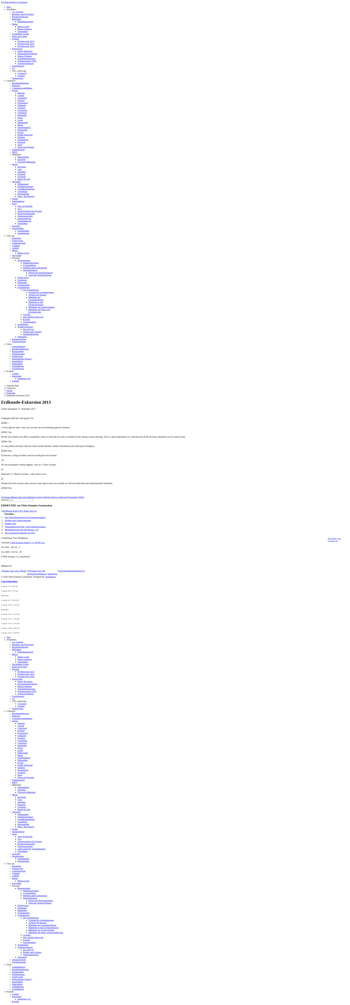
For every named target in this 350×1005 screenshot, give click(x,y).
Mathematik (23, 122)
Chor (20, 169)
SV (13, 68)
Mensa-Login (23, 26)
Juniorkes (22, 172)
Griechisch (22, 113)
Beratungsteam (24, 260)
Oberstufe (16, 181)
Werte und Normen (26, 147)
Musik (20, 125)
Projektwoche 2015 (26, 44)
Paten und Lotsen (19, 36)
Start (9, 7)
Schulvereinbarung (26, 63)
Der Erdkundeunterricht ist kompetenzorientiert (25, 517)
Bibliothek (16, 19)
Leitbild (15, 248)
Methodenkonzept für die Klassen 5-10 (21, 530)
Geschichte (22, 110)
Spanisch (21, 142)
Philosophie (23, 130)
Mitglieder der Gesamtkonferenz (36, 298)
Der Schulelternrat (31, 290)
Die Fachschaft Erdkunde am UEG (20, 533)
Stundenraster (23, 233)
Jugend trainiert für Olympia (30, 211)
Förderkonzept (18, 149)
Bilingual (16, 86)
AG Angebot (17, 12)
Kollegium (22, 280)
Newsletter (16, 255)
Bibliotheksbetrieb (25, 22)
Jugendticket (17, 361)
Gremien (26, 314)
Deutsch (21, 100)
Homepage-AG (24, 378)
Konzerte (21, 174)
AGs (20, 209)
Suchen (4, 500)
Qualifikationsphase (26, 189)
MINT (15, 152)
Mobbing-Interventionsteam (35, 268)
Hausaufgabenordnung (27, 54)
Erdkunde (22, 105)
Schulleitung (23, 324)
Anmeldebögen (18, 346)
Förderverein (17, 241)
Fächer (15, 90)
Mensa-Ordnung (25, 29)
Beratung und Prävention (23, 14)
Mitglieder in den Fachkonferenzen (35, 303)
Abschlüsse (22, 191)
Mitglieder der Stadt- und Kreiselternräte (39, 310)
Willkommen (23, 184)
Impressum (16, 376)
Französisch (23, 103)
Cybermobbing (29, 265)
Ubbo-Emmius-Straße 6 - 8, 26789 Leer (27, 542)
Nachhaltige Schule (20, 34)
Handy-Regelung (25, 51)
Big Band (22, 167)
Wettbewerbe (17, 78)
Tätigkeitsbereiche (31, 334)
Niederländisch (24, 127)
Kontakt (26, 319)
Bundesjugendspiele (26, 213)
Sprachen (22, 159)
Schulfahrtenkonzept (26, 58)
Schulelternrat (23, 287)
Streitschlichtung (30, 270)
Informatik (22, 115)
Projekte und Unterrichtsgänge (18, 520)
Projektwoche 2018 (26, 46)
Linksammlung (29, 322)
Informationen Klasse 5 (22, 359)
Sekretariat (22, 337)
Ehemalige (16, 238)
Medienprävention (31, 263)
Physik (20, 132)
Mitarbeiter (22, 282)
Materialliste (17, 364)
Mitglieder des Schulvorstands (41, 307)
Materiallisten (23, 157)
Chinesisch (22, 98)
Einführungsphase (25, 186)
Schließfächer (18, 366)
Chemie (21, 95)
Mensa (15, 24)
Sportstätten (23, 223)
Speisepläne (23, 31)
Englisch (21, 108)
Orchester (22, 177)
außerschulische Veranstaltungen (24, 219)
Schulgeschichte (19, 339)
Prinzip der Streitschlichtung (40, 273)
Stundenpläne (18, 228)
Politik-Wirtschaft (25, 135)
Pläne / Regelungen (26, 196)
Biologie (21, 93)
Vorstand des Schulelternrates (41, 292)
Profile (15, 199)
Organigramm (24, 285)
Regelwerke (17, 49)
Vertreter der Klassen (37, 295)
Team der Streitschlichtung (39, 275)
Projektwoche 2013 (26, 41)
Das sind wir (28, 329)
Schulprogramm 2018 (27, 61)
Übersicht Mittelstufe (27, 162)
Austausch (22, 73)
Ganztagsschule (19, 243)
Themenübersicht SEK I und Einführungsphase (25, 527)
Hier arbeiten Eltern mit (33, 317)
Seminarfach (23, 140)
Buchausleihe (23, 194)
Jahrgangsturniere (25, 216)
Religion (21, 137)
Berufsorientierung (20, 17)
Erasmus (21, 76)
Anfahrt (15, 373)
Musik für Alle (24, 179)
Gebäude (16, 245)
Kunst (20, 117)
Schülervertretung (25, 327)
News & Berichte (25, 206)
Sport (20, 145)
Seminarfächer (18, 201)
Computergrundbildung (22, 88)
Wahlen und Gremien (32, 332)
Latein (20, 120)
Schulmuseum (18, 66)
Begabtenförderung (20, 83)
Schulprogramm (19, 341)
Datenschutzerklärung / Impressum (42, 574)
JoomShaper (50, 577)
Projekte (15, 39)
